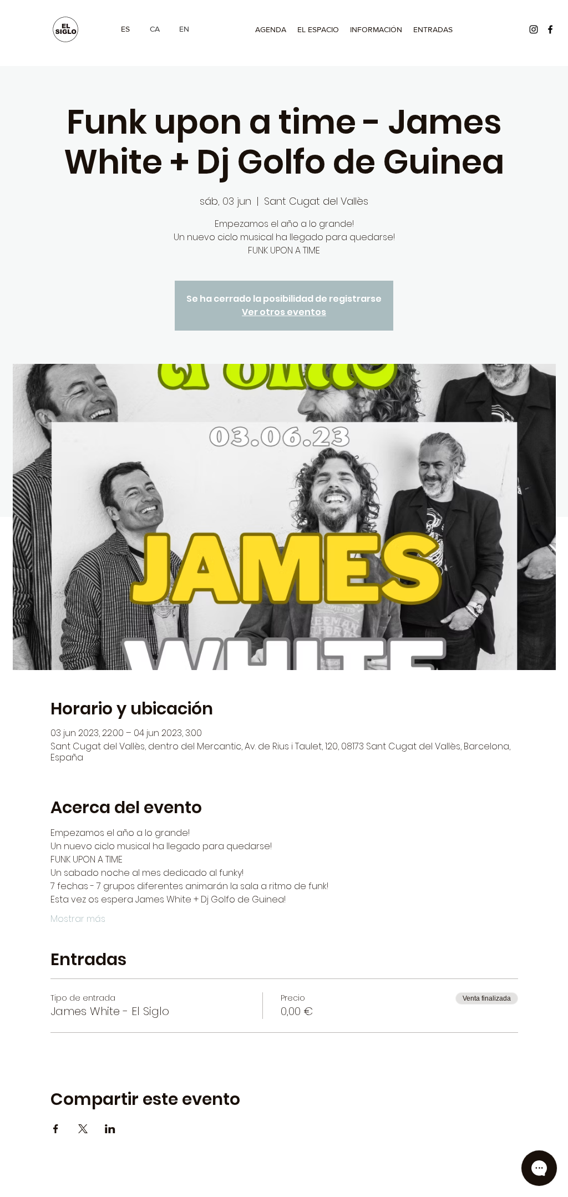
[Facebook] (550, 29)
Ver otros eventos (284, 312)
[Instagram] (533, 29)
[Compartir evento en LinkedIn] (110, 1128)
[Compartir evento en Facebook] (55, 1128)
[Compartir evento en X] (83, 1128)
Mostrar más (77, 919)
